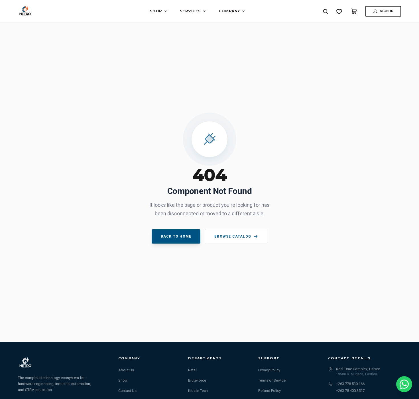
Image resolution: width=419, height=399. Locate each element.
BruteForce (197, 380)
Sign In (387, 11)
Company (229, 11)
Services (190, 11)
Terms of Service (272, 380)
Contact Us (127, 390)
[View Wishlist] (339, 11)
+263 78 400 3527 (350, 390)
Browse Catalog (232, 236)
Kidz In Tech (198, 390)
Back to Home (176, 236)
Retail (192, 370)
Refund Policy (269, 390)
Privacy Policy (269, 370)
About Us (126, 370)
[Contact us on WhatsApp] (404, 384)
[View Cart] (354, 11)
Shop (156, 11)
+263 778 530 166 (350, 384)
